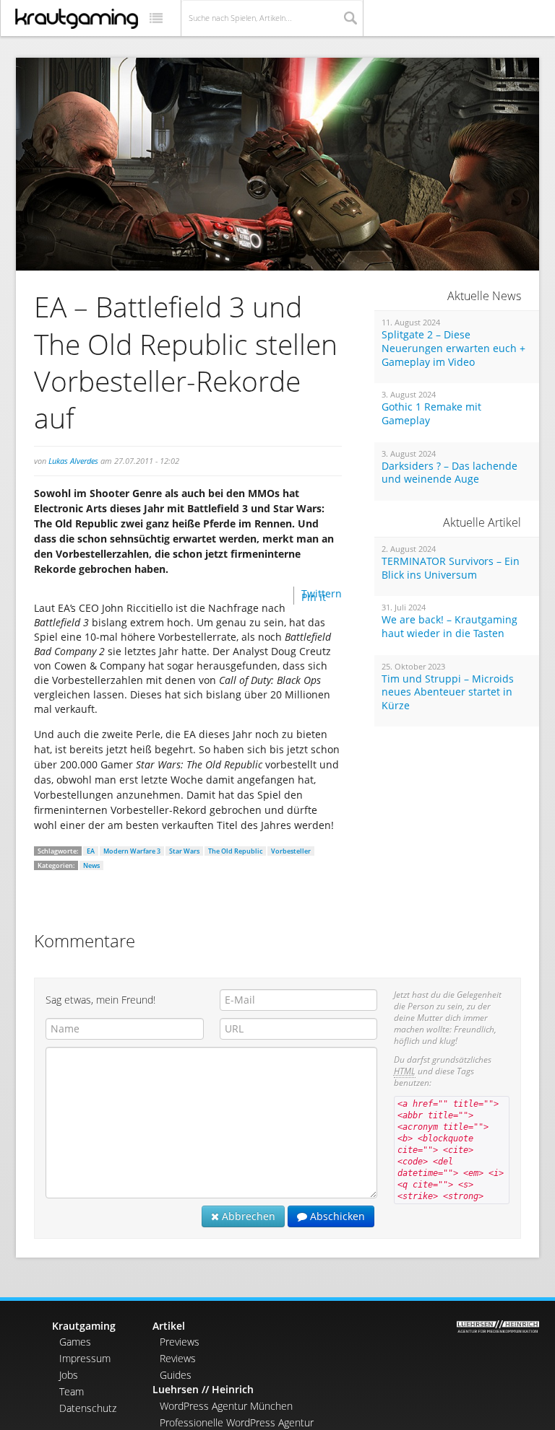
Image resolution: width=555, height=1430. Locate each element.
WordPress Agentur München (226, 1406)
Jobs (68, 1375)
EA (91, 851)
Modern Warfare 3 (131, 851)
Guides (176, 1375)
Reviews (178, 1358)
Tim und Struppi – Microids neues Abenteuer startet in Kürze (448, 692)
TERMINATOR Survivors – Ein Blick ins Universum (451, 568)
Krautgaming (84, 1326)
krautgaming (76, 19)
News (91, 865)
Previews (179, 1341)
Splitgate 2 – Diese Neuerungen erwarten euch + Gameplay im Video (453, 348)
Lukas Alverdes (73, 460)
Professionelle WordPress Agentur (237, 1422)
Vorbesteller (291, 851)
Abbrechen (247, 1216)
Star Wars (184, 851)
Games (75, 1341)
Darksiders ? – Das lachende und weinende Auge (449, 473)
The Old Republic (235, 851)
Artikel (168, 1326)
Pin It (313, 597)
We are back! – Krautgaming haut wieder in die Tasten (449, 626)
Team (71, 1391)
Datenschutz (87, 1408)
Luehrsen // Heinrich (203, 1389)
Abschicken (336, 1216)
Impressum (85, 1358)
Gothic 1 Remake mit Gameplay (431, 413)
